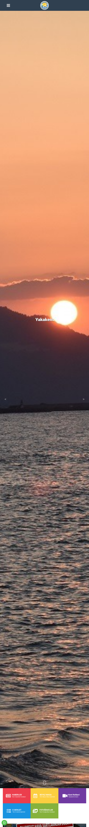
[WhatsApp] (4, 822)
